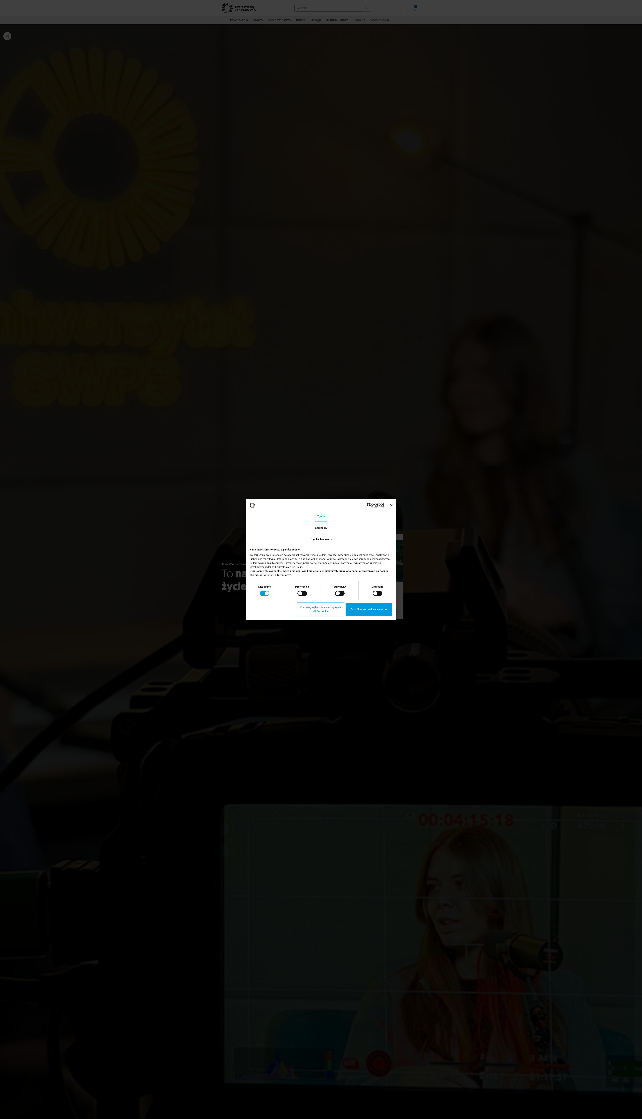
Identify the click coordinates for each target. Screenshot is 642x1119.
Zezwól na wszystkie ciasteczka (368, 609)
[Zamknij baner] (391, 505)
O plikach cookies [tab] (321, 539)
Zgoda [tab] (321, 516)
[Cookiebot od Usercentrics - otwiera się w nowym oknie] (369, 505)
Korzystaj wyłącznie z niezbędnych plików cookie (320, 609)
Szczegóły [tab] (321, 527)
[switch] (302, 593)
